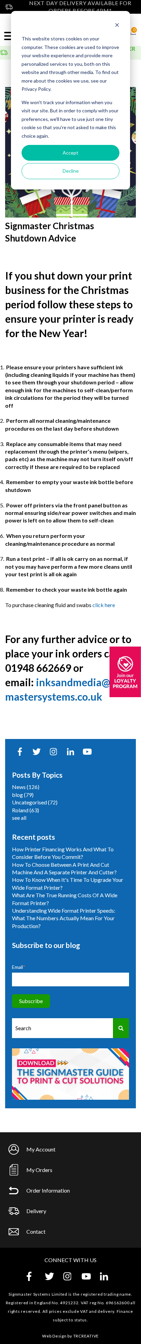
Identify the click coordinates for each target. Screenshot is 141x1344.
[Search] (121, 1028)
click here (103, 605)
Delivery (36, 1211)
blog (23, 794)
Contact (36, 1231)
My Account (40, 1149)
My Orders (39, 1170)
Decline (71, 171)
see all (19, 817)
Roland (25, 810)
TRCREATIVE (86, 1336)
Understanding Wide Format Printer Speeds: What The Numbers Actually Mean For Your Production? (63, 918)
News (25, 787)
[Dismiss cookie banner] (117, 26)
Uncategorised (34, 802)
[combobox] (62, 1028)
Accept (70, 153)
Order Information (48, 1190)
